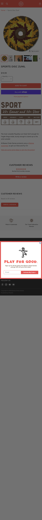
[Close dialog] (40, 243)
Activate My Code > (29, 272)
